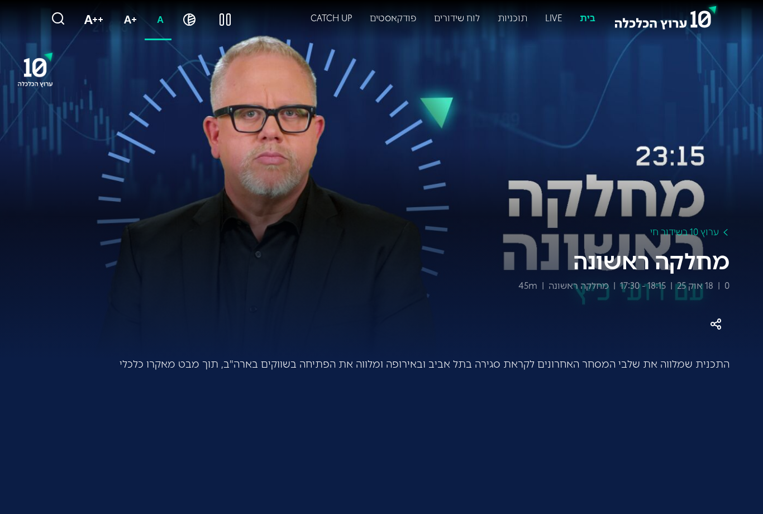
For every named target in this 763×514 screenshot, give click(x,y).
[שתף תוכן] (715, 324)
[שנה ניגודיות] (189, 20)
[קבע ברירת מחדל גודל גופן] (158, 20)
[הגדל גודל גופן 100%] (91, 20)
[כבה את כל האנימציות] (225, 20)
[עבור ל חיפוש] (58, 19)
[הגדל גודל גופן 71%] (128, 20)
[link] (665, 15)
